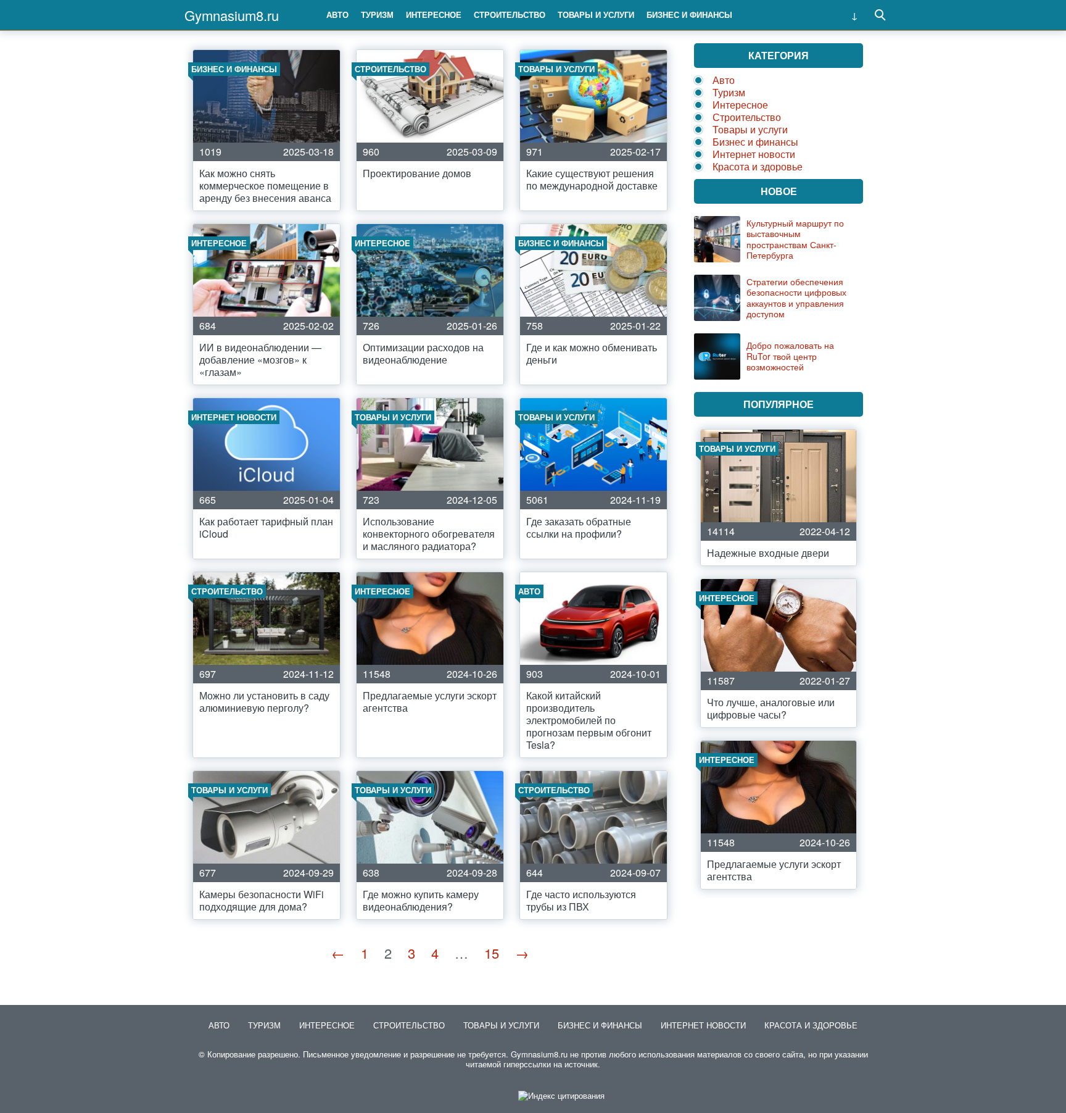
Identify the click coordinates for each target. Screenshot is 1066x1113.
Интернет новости (754, 154)
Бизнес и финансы (689, 14)
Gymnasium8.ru (231, 15)
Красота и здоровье (758, 166)
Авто (337, 14)
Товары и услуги (596, 14)
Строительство (509, 14)
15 (491, 952)
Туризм (377, 14)
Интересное (433, 14)
